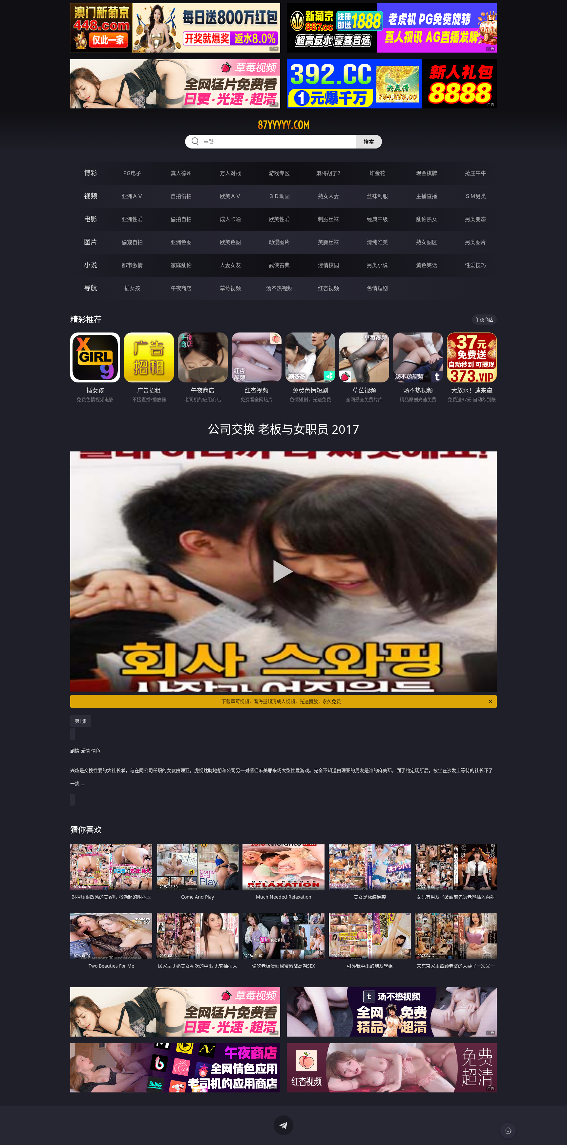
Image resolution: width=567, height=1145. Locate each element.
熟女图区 (426, 242)
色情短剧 (377, 288)
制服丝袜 (328, 219)
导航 (90, 288)
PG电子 (132, 173)
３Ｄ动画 (279, 196)
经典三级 (377, 219)
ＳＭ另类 (475, 196)
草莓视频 (230, 288)
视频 (90, 196)
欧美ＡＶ (230, 196)
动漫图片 (279, 242)
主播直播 (426, 196)
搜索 (369, 141)
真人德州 (181, 173)
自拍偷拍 (181, 196)
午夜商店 (181, 288)
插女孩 (132, 288)
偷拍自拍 (181, 219)
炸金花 (377, 173)
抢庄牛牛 (475, 173)
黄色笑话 (426, 265)
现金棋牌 (426, 173)
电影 (90, 219)
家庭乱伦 (181, 265)
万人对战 (230, 173)
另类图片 (475, 242)
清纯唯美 (377, 242)
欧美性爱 (279, 219)
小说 (90, 265)
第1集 (81, 721)
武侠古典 (279, 265)
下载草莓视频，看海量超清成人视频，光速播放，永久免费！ (283, 701)
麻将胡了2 (328, 173)
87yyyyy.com (284, 124)
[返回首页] (508, 1130)
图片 (90, 242)
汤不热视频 (279, 288)
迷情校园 (328, 265)
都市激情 (132, 265)
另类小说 (377, 265)
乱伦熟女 (426, 219)
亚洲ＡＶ (132, 196)
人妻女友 (230, 265)
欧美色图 (230, 242)
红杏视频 (328, 288)
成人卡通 (230, 219)
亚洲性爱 (132, 219)
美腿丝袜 (328, 242)
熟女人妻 (328, 196)
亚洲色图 (181, 242)
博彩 (90, 173)
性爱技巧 (475, 265)
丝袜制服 (377, 196)
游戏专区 (279, 173)
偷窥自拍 (132, 242)
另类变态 (475, 219)
